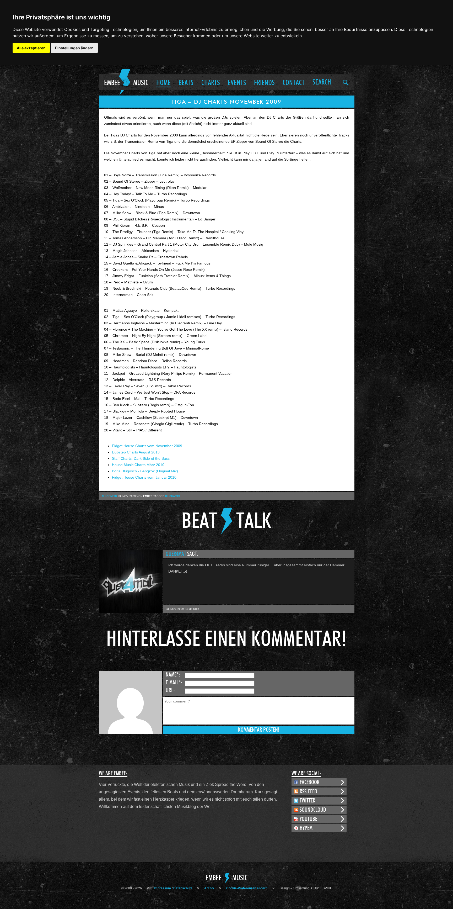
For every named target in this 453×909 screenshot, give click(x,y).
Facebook (310, 782)
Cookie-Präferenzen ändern (246, 888)
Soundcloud (313, 810)
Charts (210, 83)
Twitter (307, 801)
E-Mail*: (174, 682)
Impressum (162, 888)
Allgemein (109, 496)
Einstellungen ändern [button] (74, 48)
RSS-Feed (308, 791)
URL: (170, 690)
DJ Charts (172, 496)
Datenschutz (182, 888)
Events (237, 83)
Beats (186, 83)
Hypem (306, 828)
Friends (264, 83)
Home (163, 83)
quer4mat (176, 554)
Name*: (173, 675)
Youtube (308, 819)
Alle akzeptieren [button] (31, 48)
